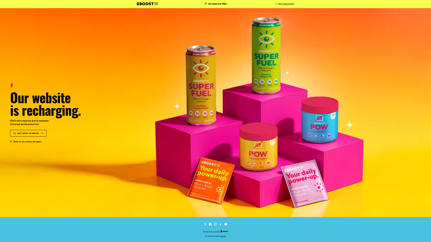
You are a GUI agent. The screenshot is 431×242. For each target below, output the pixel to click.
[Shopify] (224, 232)
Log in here (223, 236)
